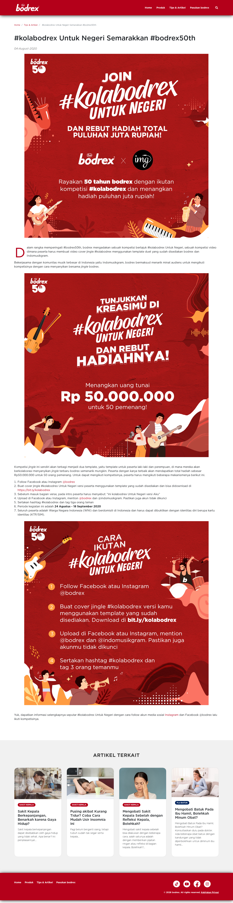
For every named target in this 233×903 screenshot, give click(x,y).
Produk (29, 882)
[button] (37, 812)
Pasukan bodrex (65, 882)
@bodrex (69, 482)
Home (17, 25)
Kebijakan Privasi (210, 892)
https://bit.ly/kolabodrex (34, 490)
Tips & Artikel (31, 25)
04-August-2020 (25, 48)
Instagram (171, 715)
